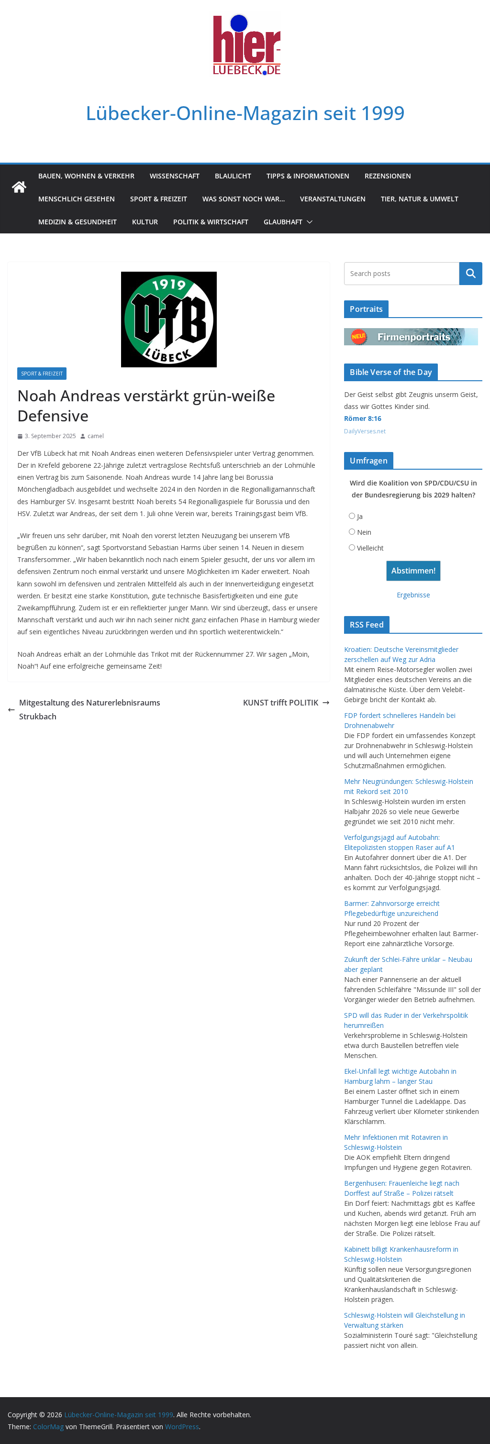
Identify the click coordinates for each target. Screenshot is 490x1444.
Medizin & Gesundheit (77, 221)
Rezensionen (388, 175)
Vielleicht (370, 547)
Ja (360, 516)
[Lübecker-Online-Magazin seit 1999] (19, 187)
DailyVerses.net (365, 431)
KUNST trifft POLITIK (280, 702)
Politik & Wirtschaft (210, 221)
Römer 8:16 (362, 418)
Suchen (470, 273)
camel (96, 436)
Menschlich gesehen (76, 198)
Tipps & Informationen (308, 175)
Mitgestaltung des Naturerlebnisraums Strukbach (89, 709)
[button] (307, 222)
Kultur (145, 221)
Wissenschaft (175, 175)
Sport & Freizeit (158, 198)
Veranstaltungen (333, 198)
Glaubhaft (283, 221)
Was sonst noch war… (243, 198)
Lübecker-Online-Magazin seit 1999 (245, 112)
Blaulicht (233, 175)
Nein (364, 532)
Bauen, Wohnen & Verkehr (86, 175)
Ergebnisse (413, 594)
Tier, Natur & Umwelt (419, 198)
